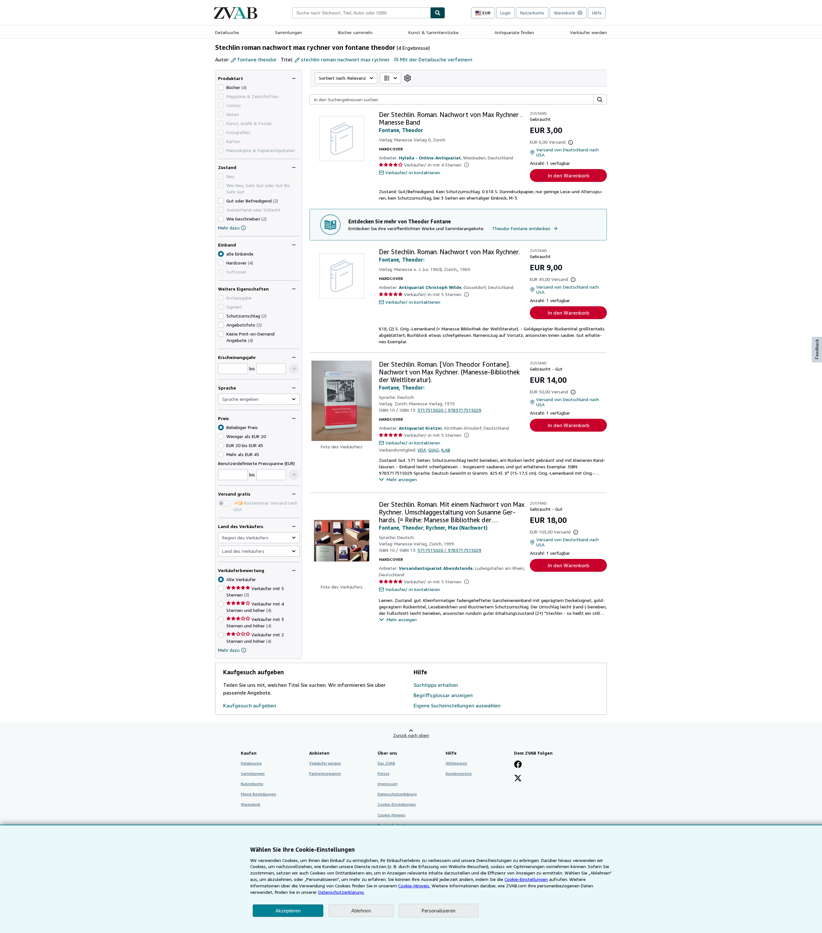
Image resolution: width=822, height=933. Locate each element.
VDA (421, 450)
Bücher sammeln (355, 32)
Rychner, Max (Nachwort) (456, 528)
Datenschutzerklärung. (341, 892)
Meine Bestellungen (258, 794)
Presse (383, 773)
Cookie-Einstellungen (526, 879)
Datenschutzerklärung (397, 794)
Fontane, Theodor (401, 130)
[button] (294, 368)
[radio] (221, 263)
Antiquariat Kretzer (420, 428)
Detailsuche (227, 32)
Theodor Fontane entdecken (521, 228)
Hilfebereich (456, 763)
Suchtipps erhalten (436, 685)
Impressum (388, 783)
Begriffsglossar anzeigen (443, 695)
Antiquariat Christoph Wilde (430, 287)
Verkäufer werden (588, 32)
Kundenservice (459, 773)
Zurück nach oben (411, 735)
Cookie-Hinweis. (414, 885)
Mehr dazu (229, 227)
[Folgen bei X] (518, 779)
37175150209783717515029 (449, 410)
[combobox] (361, 12)
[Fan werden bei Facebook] (518, 765)
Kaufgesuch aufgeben (249, 705)
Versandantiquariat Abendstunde (436, 568)
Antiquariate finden (514, 32)
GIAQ (433, 450)
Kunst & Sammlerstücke (433, 32)
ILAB (445, 450)
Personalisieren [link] (439, 910)
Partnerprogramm (325, 773)
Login (505, 12)
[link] (407, 78)
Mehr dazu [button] (229, 650)
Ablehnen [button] (361, 910)
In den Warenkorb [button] (568, 175)
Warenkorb (250, 804)
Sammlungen (288, 32)
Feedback (816, 349)
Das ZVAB (386, 763)
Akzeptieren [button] (288, 910)
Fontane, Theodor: (401, 259)
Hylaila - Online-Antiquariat (430, 157)
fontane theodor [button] (257, 59)
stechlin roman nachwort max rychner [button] (345, 59)
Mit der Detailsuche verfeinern (436, 59)
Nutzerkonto (532, 12)
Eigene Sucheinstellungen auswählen (457, 705)
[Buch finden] (438, 12)
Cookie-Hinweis (392, 814)
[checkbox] (221, 87)
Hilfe (596, 12)
